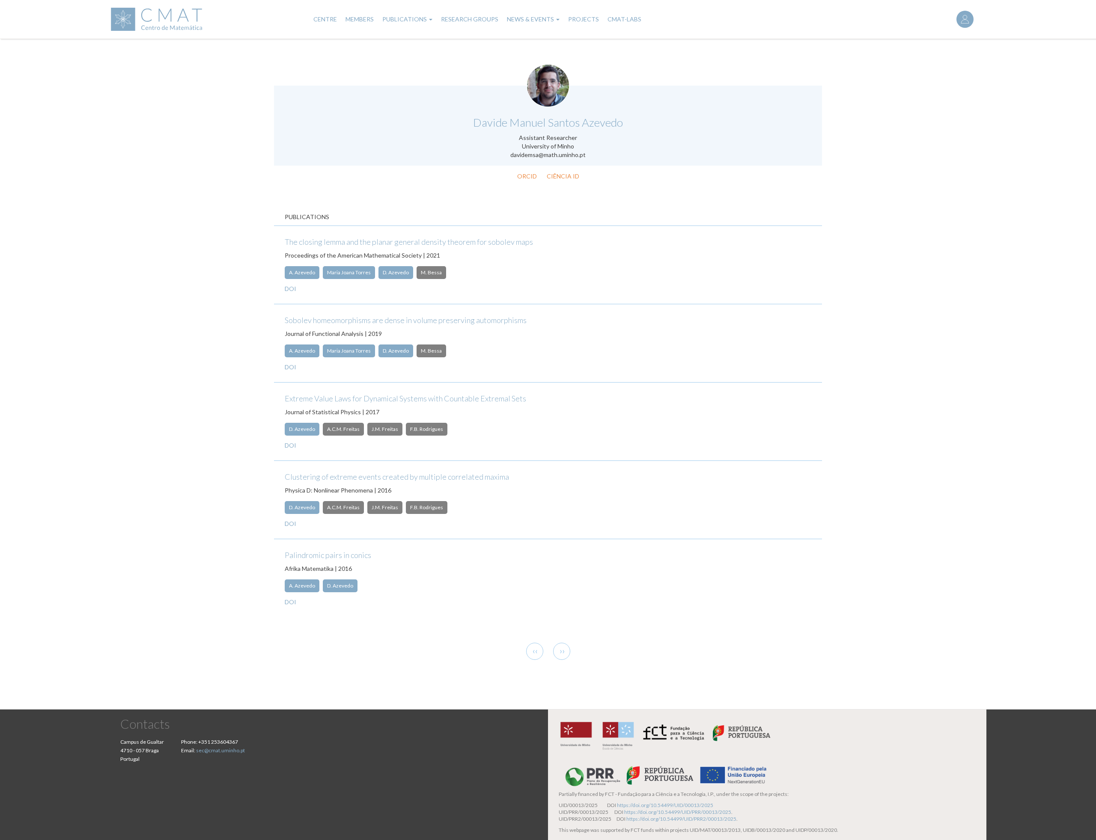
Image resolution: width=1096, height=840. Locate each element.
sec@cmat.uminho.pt (220, 750)
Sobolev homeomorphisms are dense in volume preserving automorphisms (406, 320)
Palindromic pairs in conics (328, 555)
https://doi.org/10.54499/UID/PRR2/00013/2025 (681, 819)
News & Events (531, 19)
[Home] (206, 19)
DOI (290, 288)
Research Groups (469, 19)
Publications (405, 19)
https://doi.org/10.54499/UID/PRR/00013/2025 (677, 812)
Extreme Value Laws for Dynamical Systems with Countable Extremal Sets (405, 398)
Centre (325, 19)
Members (359, 19)
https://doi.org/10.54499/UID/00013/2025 (665, 805)
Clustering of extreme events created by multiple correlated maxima (397, 476)
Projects (583, 19)
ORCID (527, 176)
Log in (965, 19)
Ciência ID (563, 176)
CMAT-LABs (624, 19)
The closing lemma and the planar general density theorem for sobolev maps (409, 241)
